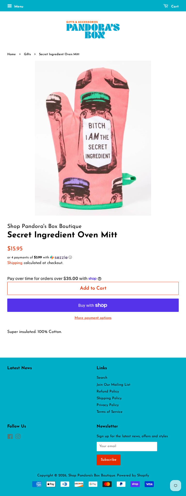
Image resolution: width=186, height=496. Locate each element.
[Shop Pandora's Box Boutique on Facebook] (10, 438)
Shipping (15, 263)
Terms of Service (110, 412)
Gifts (27, 54)
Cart (174, 6)
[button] (93, 257)
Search (102, 378)
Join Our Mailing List (113, 385)
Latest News (19, 368)
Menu (18, 6)
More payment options (93, 318)
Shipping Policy (109, 398)
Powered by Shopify (133, 475)
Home (11, 54)
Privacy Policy (108, 405)
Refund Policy (108, 391)
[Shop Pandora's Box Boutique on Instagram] (18, 438)
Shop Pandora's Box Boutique (91, 475)
